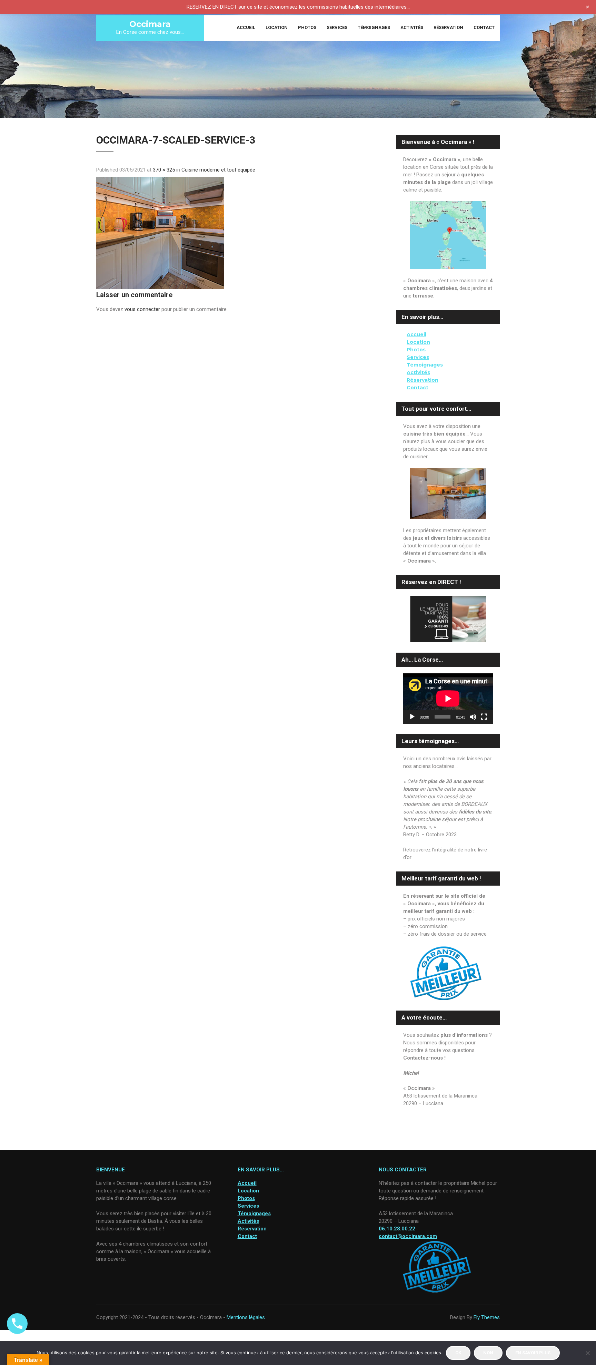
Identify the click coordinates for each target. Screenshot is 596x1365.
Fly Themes (487, 1317)
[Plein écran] (483, 716)
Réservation (448, 27)
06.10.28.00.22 (419, 1118)
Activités (411, 27)
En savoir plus (532, 1352)
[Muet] (472, 716)
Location (277, 27)
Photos (307, 27)
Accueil (246, 27)
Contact (484, 27)
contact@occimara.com (430, 1111)
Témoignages (374, 27)
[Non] (587, 1352)
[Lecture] (412, 716)
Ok (458, 1352)
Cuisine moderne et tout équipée (218, 170)
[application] (448, 698)
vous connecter (142, 309)
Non (488, 1352)
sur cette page (429, 857)
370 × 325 (164, 170)
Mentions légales (246, 1317)
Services (337, 27)
